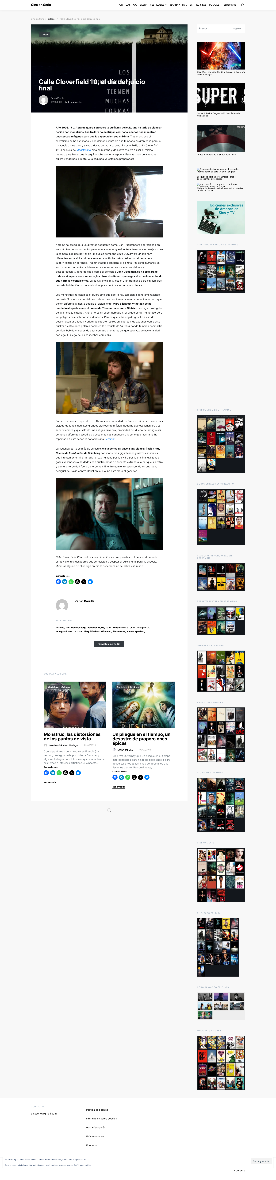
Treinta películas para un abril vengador (216, 171)
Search (237, 28)
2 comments (74, 102)
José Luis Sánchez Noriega (63, 745)
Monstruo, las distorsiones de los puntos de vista (72, 736)
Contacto (91, 1145)
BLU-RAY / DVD (178, 4)
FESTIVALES (157, 4)
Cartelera (53, 687)
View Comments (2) (109, 644)
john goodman (64, 631)
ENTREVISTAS (198, 4)
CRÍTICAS (125, 4)
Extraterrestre (120, 627)
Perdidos (110, 439)
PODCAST (215, 4)
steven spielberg (136, 631)
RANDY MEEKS (125, 749)
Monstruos (119, 631)
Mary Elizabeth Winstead (97, 631)
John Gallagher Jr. (140, 627)
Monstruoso (84, 149)
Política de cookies (97, 1109)
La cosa (78, 631)
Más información (95, 1127)
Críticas (44, 34)
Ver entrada (50, 782)
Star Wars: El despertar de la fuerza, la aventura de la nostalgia (221, 73)
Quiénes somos (95, 1136)
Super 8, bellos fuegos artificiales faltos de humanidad (218, 114)
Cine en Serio (41, 5)
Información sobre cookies (101, 1118)
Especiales (230, 4)
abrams (60, 627)
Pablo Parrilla (57, 98)
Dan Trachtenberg (76, 627)
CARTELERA (140, 4)
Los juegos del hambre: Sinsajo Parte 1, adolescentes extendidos (216, 177)
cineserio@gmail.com (44, 1113)
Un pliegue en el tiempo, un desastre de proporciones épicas (141, 739)
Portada (50, 19)
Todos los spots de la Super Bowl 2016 (216, 154)
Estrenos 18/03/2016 (99, 627)
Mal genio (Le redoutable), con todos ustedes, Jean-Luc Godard (220, 189)
